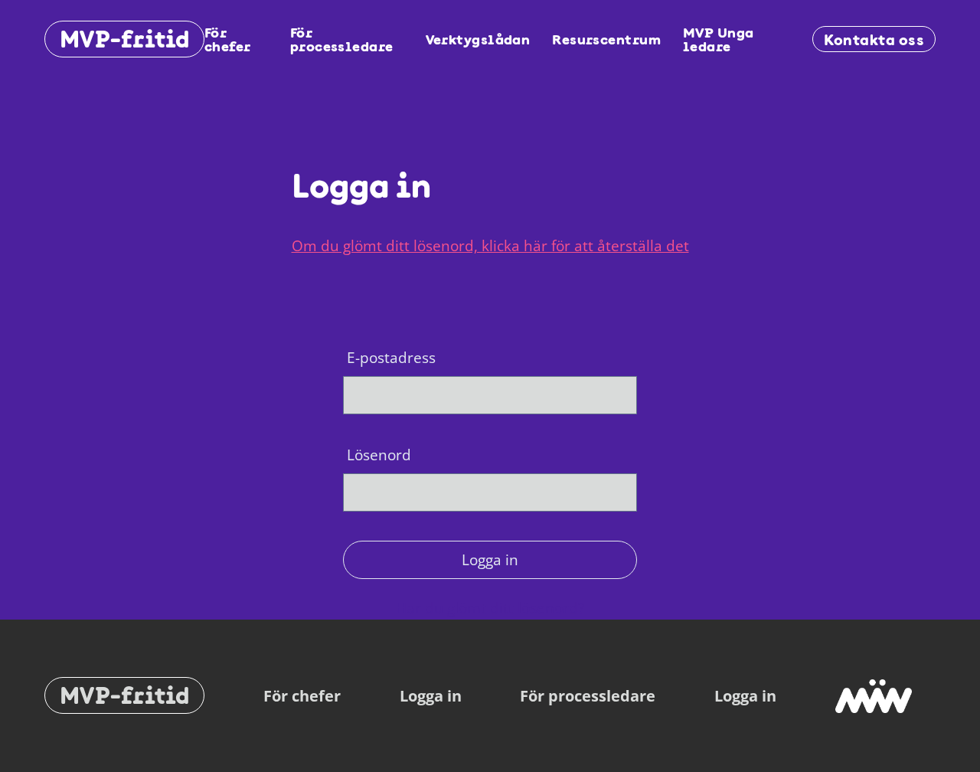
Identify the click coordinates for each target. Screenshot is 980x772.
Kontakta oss (874, 39)
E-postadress (391, 357)
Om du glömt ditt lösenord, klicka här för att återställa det (490, 245)
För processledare (342, 39)
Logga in (490, 559)
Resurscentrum (606, 39)
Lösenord (379, 454)
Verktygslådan (478, 39)
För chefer (227, 39)
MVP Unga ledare (718, 39)
